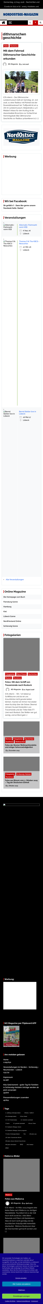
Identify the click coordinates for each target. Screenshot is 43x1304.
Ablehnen (21, 1290)
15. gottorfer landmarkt (19, 1123)
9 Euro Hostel (23, 1116)
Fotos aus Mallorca (14, 1199)
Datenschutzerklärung (23, 1301)
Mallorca (9, 1195)
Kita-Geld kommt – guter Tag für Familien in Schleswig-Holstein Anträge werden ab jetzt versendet (21, 1087)
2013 (6, 1148)
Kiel (5, 611)
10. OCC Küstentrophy (11, 1119)
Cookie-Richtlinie (10, 1301)
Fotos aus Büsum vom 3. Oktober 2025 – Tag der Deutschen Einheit (21, 781)
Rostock (8, 678)
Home (5, 1060)
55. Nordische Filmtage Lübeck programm (16, 1130)
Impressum (34, 1301)
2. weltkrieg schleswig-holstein (13, 1112)
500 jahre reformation (10, 1144)
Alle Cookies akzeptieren (21, 1284)
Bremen (8, 739)
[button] (30, 22)
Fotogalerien (10, 674)
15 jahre (7, 1123)
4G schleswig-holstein (10, 1116)
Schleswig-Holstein (24, 774)
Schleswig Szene (10, 626)
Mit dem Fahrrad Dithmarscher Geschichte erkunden (19, 54)
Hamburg (7, 607)
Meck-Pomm (21, 674)
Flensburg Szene (10, 602)
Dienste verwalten (21, 1278)
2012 (21, 1144)
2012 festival (30, 1144)
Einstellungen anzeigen (21, 1296)
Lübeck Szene (9, 616)
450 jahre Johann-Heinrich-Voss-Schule (15, 1141)
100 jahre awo (33, 1134)
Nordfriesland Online (12, 621)
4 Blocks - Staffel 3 (29, 1112)
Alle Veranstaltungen (15, 580)
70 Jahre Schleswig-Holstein (12, 1134)
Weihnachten (20, 742)
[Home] (3, 22)
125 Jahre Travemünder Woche (13, 1137)
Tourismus (14, 46)
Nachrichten (32, 674)
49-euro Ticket (32, 1123)
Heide (6, 46)
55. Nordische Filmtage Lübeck (13, 1127)
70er (24, 1134)
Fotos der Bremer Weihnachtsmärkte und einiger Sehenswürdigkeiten (20, 746)
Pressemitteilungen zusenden (16, 1097)
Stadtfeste (9, 742)
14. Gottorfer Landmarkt (27, 1119)
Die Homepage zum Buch (14, 597)
